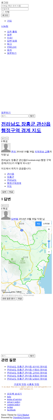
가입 (9, 21)
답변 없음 (12, 41)
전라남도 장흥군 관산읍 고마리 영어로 (27, 372)
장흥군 (10, 177)
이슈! (10, 38)
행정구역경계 (14, 183)
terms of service (14, 399)
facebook (11, 410)
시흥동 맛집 (33, 384)
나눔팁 (4, 26)
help (9, 396)
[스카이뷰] (46, 223)
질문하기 (11, 53)
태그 (9, 44)
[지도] (38, 223)
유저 (9, 50)
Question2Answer (21, 417)
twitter (10, 407)
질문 (9, 34)
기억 (7, 12)
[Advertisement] (26, 83)
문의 (13, 151)
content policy (13, 404)
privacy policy (13, 402)
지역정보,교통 (42, 151)
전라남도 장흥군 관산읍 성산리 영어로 (27, 366)
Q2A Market (23, 415)
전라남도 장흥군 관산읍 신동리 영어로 (27, 369)
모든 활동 (12, 31)
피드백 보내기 (14, 394)
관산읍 (10, 174)
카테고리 (11, 47)
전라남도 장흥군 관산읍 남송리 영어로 (27, 379)
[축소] (49, 251)
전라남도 (11, 180)
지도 (9, 186)
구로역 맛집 (20, 384)
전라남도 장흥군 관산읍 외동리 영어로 (27, 376)
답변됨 (14, 219)
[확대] (49, 229)
